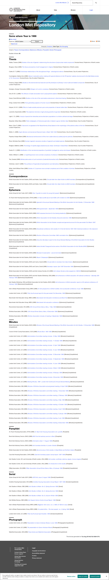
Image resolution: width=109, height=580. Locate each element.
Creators (49, 46)
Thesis (16, 50)
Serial (51, 50)
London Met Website (61, 2)
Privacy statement (37, 558)
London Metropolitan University (10, 17)
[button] (37, 41)
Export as (11, 41)
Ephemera (33, 50)
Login (91, 10)
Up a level (13, 39)
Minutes (39, 50)
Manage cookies (71, 576)
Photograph (57, 50)
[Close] (106, 576)
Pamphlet (46, 50)
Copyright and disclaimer (39, 550)
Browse (73, 10)
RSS (98, 41)
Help (55, 10)
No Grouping (64, 46)
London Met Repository (21, 17)
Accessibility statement (38, 553)
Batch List (14, 44)
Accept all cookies (95, 576)
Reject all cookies (82, 576)
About (38, 10)
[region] (54, 576)
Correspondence (24, 50)
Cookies (34, 555)
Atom (93, 41)
